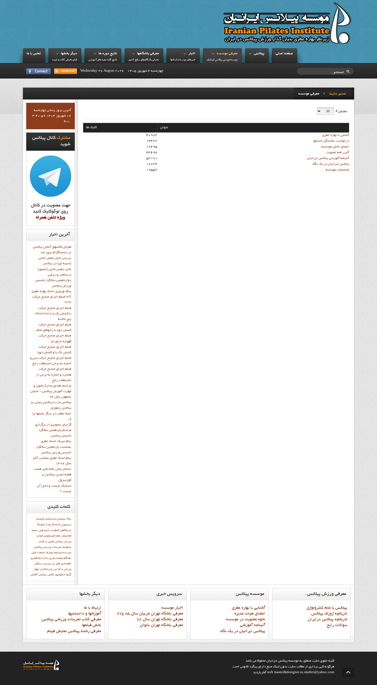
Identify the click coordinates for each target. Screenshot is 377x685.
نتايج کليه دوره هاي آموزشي (102, 59)
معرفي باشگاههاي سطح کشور (143, 59)
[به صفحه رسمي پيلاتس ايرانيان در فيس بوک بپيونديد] (38, 71)
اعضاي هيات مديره (249, 613)
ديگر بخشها (69, 54)
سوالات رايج (337, 625)
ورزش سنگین (42, 563)
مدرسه (67, 552)
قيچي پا (49, 541)
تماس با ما (34, 54)
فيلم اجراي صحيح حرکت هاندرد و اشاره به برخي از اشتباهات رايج (53, 375)
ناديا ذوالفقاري (39, 558)
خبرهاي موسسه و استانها (182, 59)
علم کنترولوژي (52, 536)
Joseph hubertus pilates (50, 519)
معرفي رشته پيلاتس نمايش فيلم (74, 631)
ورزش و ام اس (62, 569)
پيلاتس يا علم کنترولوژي (327, 608)
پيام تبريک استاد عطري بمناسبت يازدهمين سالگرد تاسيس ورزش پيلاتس (53, 447)
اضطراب (54, 530)
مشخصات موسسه (337, 170)
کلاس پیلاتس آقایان (42, 574)
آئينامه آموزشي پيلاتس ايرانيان (328, 158)
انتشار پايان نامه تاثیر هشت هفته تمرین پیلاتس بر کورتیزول (52, 475)
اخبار (192, 54)
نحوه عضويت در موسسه (245, 619)
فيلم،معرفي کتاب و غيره (64, 59)
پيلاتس (259, 54)
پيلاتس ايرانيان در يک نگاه (331, 164)
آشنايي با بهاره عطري (335, 135)
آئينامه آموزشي (252, 625)
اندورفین (44, 530)
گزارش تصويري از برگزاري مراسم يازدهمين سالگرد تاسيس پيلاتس (53, 430)
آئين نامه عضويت (337, 152)
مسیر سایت (337, 94)
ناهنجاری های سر (61, 563)
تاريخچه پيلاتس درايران (327, 619)
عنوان (164, 127)
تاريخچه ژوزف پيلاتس (329, 613)
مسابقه (58, 552)
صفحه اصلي (284, 54)
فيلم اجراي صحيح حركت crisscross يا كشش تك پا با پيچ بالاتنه (53, 314)
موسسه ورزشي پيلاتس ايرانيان (222, 59)
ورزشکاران (46, 569)
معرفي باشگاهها (148, 54)
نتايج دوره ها (108, 54)
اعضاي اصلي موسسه (335, 147)
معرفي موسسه (227, 54)
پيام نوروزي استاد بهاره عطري (51, 291)
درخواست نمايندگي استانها (331, 141)
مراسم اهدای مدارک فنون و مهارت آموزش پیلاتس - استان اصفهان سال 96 (50, 391)
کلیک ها (91, 127)
